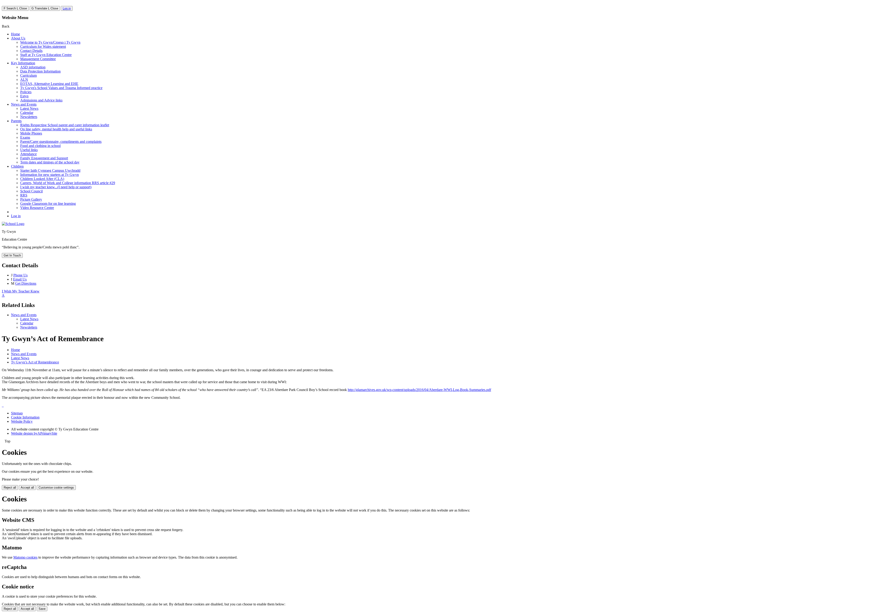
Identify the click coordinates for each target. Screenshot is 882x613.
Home (15, 34)
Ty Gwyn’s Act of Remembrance (35, 362)
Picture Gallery (31, 199)
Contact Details (31, 51)
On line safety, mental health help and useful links (56, 129)
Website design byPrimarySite (34, 433)
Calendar (26, 113)
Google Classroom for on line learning (48, 203)
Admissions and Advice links (41, 100)
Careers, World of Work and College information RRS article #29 (67, 183)
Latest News (29, 108)
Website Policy (22, 421)
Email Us (20, 279)
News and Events (24, 104)
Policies (25, 92)
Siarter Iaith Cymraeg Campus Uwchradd (50, 170)
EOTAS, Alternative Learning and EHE (49, 84)
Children (17, 166)
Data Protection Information (40, 71)
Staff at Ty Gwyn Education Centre (46, 55)
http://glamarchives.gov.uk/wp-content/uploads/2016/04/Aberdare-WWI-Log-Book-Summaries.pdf (419, 390)
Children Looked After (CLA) (42, 179)
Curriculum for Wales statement (43, 46)
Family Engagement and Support (44, 158)
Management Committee (38, 59)
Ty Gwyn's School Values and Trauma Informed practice (61, 88)
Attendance (28, 154)
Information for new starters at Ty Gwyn (49, 175)
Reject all (10, 487)
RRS (23, 195)
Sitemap (17, 413)
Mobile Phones (31, 133)
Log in (67, 8)
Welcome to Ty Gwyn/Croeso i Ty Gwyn (50, 42)
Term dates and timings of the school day (49, 162)
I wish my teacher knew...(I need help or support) (55, 187)
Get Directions (25, 283)
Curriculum (28, 75)
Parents (16, 121)
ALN (24, 80)
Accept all (27, 487)
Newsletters (28, 117)
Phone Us (20, 275)
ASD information (32, 67)
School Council (31, 191)
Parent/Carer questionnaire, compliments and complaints (61, 141)
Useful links (29, 150)
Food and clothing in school (40, 146)
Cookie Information (25, 417)
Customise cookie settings (56, 487)
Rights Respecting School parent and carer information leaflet (64, 125)
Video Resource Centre (37, 208)
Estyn (24, 96)
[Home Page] (13, 224)
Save (42, 608)
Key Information (23, 63)
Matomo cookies (25, 557)
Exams (25, 137)
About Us (18, 38)
